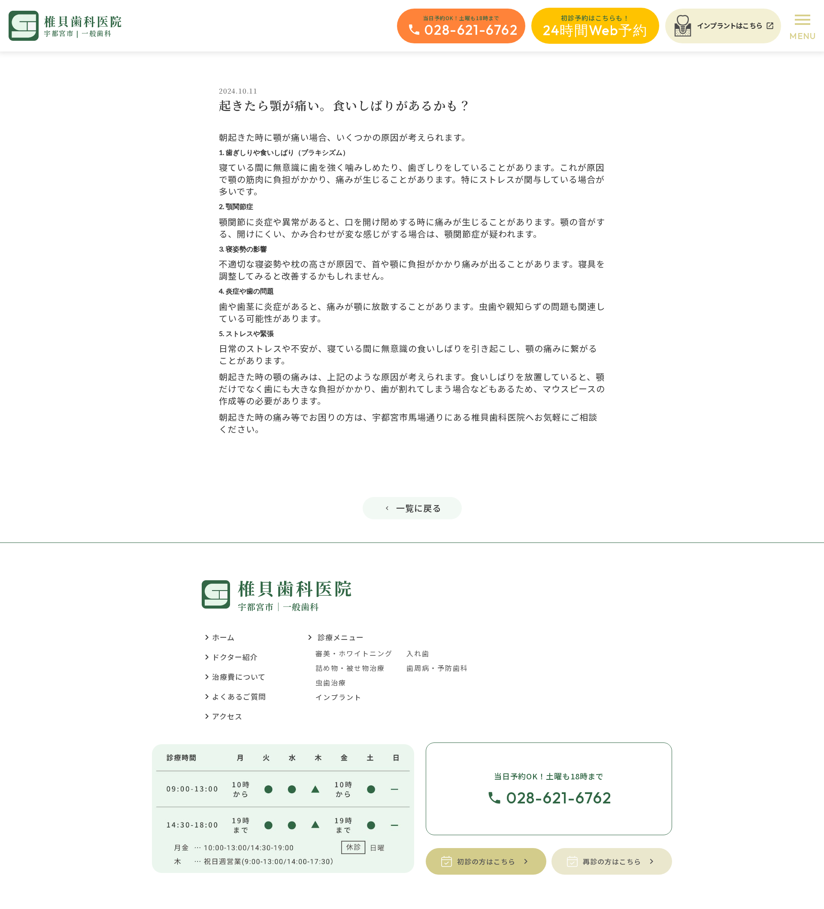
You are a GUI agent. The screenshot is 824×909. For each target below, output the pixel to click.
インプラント (338, 697)
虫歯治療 (330, 682)
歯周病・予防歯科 (437, 667)
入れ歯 (418, 653)
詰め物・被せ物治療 (350, 667)
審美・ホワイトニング (354, 653)
